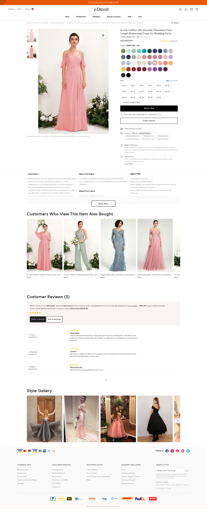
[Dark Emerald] (149, 50)
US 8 (159, 85)
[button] (177, 254)
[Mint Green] (128, 50)
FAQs (89, 480)
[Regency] (159, 69)
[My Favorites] (191, 9)
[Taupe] (149, 62)
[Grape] (165, 69)
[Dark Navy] (128, 56)
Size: (122, 80)
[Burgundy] (138, 69)
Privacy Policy (22, 476)
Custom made (131, 102)
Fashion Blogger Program (130, 476)
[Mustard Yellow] (123, 69)
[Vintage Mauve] (159, 56)
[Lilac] (170, 56)
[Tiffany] (138, 50)
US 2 (133, 85)
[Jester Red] (133, 69)
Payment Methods (58, 473)
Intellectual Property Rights (27, 480)
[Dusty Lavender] (123, 62)
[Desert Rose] (149, 56)
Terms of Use (21, 473)
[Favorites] (103, 35)
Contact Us (56, 487)
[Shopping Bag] (197, 9)
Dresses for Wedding (40, 23)
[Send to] (187, 470)
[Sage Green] (133, 50)
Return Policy (56, 476)
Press (123, 470)
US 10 (167, 85)
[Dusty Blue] (165, 50)
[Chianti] (144, 69)
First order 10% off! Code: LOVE (103, 2)
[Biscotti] (138, 62)
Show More (103, 204)
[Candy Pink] (165, 56)
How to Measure (92, 470)
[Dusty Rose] (144, 56)
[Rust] (128, 69)
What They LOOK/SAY (60, 480)
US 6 (150, 85)
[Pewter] (123, 75)
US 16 (141, 91)
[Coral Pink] (165, 62)
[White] (170, 69)
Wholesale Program (128, 480)
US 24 (124, 97)
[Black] (128, 75)
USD (19, 9)
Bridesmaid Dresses (58, 23)
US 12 (124, 91)
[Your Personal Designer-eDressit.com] (101, 9)
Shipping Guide (57, 470)
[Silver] (170, 50)
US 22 (167, 91)
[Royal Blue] (154, 50)
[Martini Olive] (123, 50)
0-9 (169, 488)
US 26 (132, 97)
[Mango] (170, 62)
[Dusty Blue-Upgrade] (128, 62)
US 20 (158, 91)
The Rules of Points (128, 473)
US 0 (124, 85)
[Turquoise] (144, 50)
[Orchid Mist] (149, 69)
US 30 (150, 97)
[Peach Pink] (159, 62)
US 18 (150, 91)
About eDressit (22, 470)
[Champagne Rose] (154, 56)
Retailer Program (127, 483)
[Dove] (133, 56)
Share (176, 23)
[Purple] (154, 69)
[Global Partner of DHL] (127, 499)
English (10, 9)
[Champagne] (144, 62)
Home (29, 23)
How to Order (92, 473)
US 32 (158, 97)
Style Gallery (133, 306)
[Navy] (159, 50)
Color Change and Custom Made (98, 476)
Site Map (20, 483)
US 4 (141, 85)
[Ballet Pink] (154, 62)
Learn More (129, 164)
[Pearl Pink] (138, 56)
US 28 (141, 97)
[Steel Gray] (123, 56)
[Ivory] (133, 62)
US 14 (133, 91)
